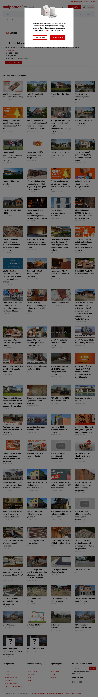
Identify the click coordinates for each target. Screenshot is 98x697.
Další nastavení (40, 37)
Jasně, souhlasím (57, 37)
